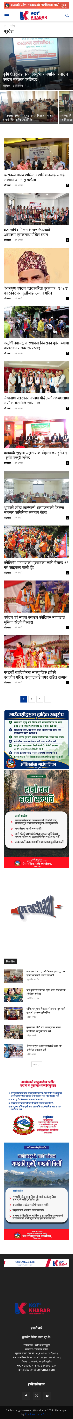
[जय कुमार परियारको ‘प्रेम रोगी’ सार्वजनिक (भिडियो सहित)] (13, 995)
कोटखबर (6, 85)
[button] (6, 15)
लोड (35, 1064)
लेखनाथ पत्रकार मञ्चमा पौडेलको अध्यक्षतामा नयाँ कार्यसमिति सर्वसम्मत (36, 400)
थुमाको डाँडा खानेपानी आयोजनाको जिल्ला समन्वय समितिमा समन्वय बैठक (34, 510)
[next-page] (47, 699)
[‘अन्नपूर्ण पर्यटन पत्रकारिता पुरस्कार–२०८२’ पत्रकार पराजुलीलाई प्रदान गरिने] (36, 265)
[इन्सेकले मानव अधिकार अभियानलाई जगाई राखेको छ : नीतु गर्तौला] (36, 154)
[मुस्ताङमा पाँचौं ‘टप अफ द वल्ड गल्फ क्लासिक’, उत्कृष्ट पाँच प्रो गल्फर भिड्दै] (13, 1032)
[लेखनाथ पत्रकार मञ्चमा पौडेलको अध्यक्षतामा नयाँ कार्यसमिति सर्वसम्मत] (36, 377)
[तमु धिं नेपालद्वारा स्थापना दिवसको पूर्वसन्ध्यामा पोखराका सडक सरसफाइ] (36, 322)
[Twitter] (36, 1396)
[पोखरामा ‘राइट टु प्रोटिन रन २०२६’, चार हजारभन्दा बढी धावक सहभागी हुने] (13, 976)
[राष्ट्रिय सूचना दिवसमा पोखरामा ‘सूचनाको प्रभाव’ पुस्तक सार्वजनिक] (13, 1013)
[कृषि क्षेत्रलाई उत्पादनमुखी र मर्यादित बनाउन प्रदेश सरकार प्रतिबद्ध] (36, 64)
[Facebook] (26, 1396)
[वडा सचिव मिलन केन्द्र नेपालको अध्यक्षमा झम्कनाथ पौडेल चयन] (36, 209)
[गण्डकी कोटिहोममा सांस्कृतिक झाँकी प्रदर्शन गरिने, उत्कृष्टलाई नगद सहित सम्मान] (36, 651)
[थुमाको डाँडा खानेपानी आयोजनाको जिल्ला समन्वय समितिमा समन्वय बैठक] (36, 487)
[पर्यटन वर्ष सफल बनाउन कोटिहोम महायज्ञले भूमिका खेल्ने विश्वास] (36, 596)
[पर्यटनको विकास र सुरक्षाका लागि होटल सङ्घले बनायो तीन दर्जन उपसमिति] (29, 106)
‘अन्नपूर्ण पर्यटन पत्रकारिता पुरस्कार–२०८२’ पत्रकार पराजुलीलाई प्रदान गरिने (36, 290)
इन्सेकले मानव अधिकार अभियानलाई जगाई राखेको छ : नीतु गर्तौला (34, 177)
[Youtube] (47, 1396)
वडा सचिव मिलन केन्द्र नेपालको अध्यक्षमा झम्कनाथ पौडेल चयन (27, 232)
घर (5, 25)
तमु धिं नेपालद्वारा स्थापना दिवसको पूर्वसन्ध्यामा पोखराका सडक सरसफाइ (36, 345)
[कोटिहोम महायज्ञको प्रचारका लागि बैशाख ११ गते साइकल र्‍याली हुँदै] (36, 542)
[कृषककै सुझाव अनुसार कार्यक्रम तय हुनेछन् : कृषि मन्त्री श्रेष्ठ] (36, 432)
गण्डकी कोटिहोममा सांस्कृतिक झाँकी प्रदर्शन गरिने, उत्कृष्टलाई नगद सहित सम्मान (35, 675)
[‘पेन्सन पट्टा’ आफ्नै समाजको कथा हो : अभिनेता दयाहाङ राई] (13, 1051)
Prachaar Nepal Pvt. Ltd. (38, 1414)
